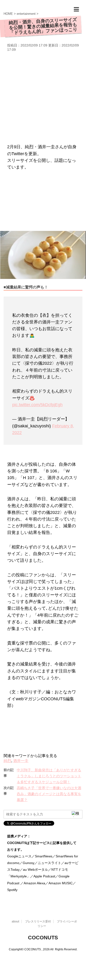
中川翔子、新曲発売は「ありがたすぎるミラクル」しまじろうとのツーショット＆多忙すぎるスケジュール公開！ (49, 776)
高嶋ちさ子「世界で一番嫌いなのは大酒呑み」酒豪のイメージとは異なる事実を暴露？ (49, 794)
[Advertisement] (43, 97)
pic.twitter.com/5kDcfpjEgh (37, 404)
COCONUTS (43, 938)
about (15, 921)
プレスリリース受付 (38, 921)
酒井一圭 (20, 761)
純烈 (7, 761)
